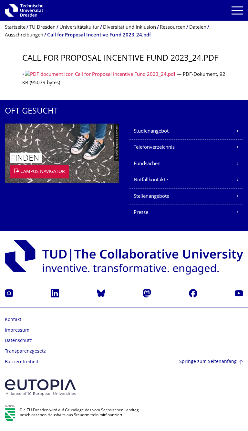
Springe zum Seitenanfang (208, 362)
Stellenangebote (151, 196)
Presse (141, 212)
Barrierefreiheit (21, 362)
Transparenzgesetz (25, 351)
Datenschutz (18, 341)
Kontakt (13, 320)
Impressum (17, 330)
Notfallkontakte (151, 180)
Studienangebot (151, 131)
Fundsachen (147, 164)
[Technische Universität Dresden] (24, 10)
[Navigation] (237, 10)
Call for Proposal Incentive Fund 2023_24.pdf (125, 74)
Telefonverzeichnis (154, 147)
